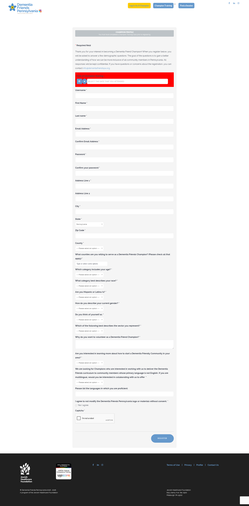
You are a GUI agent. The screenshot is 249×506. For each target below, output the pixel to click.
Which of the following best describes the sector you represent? (108, 326)
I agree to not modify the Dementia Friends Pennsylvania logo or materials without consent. (121, 401)
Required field (83, 45)
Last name (81, 116)
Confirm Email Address (87, 141)
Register (162, 438)
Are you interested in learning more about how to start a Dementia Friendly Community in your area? (122, 355)
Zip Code (80, 230)
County (79, 243)
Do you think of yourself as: (89, 314)
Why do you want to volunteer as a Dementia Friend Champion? (107, 337)
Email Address (83, 128)
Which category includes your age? (93, 269)
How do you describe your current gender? (97, 303)
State (78, 219)
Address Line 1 (83, 180)
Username (81, 90)
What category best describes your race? (96, 280)
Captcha (80, 410)
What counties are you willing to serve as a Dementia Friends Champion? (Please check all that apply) (122, 256)
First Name (81, 103)
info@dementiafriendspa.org (96, 68)
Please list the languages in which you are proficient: (101, 388)
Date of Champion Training (91, 76)
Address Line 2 (82, 193)
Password (80, 154)
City (77, 206)
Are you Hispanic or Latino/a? (90, 292)
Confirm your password (87, 168)
